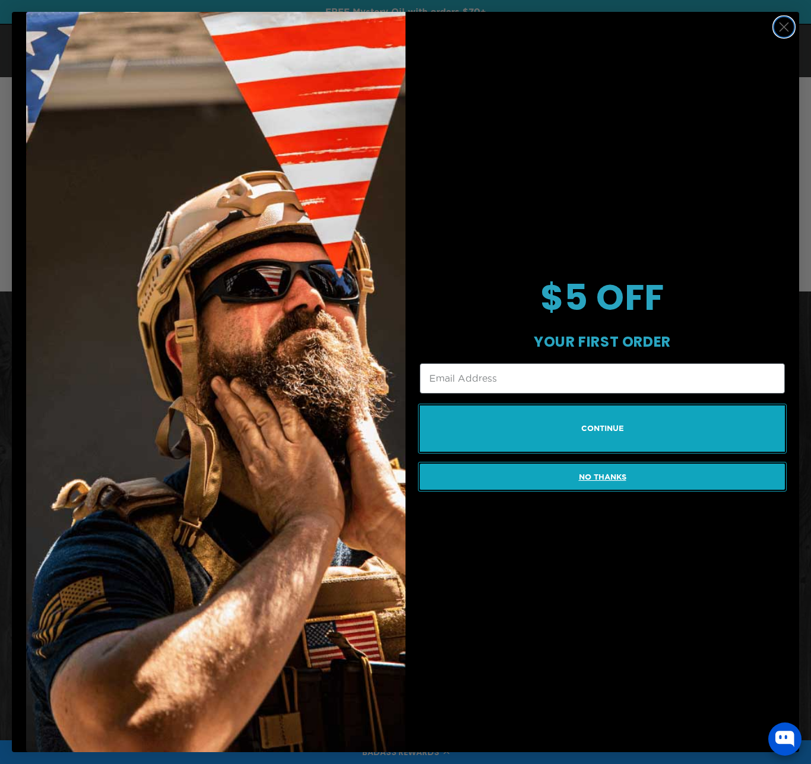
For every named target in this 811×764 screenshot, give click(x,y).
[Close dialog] (784, 27)
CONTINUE (602, 428)
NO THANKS (602, 477)
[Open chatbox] (785, 739)
